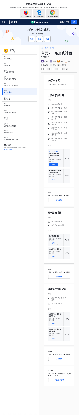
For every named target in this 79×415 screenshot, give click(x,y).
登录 (67, 22)
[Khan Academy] (39, 22)
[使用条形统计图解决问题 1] (59, 69)
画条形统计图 (54, 213)
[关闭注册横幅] (75, 29)
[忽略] (75, 1)
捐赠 (61, 22)
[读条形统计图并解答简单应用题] (45, 69)
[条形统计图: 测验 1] (48, 69)
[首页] (42, 48)
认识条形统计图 (56, 95)
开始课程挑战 (8, 149)
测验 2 (50, 269)
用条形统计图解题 (57, 289)
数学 (46, 48)
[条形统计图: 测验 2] (56, 69)
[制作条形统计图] (50, 69)
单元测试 (50, 370)
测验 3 (50, 351)
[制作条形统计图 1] (53, 69)
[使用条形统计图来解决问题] (61, 69)
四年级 (52, 48)
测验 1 (50, 192)
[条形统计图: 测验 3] (64, 69)
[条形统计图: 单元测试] (67, 69)
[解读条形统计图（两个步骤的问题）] (42, 69)
